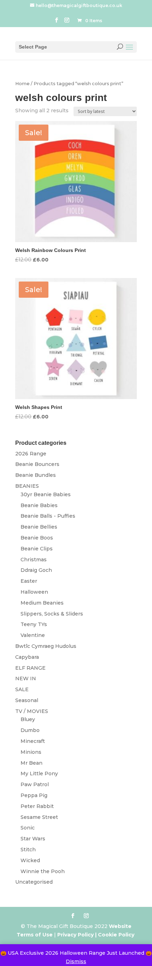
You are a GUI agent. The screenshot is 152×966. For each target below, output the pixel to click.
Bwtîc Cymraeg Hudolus (45, 646)
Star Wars (33, 838)
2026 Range (30, 453)
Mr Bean (31, 763)
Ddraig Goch (36, 570)
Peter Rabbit (37, 806)
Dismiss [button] (76, 961)
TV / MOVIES (31, 711)
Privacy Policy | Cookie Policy (96, 935)
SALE (22, 689)
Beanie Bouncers (37, 464)
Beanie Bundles (35, 475)
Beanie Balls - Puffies (48, 516)
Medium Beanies (42, 603)
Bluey (28, 719)
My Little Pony (39, 773)
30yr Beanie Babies (46, 494)
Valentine (33, 635)
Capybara (27, 657)
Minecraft (33, 741)
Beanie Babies (39, 505)
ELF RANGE (30, 668)
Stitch (28, 849)
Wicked (30, 860)
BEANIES (27, 486)
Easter (29, 581)
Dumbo (30, 730)
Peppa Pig (34, 795)
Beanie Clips (37, 548)
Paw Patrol (35, 784)
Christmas (34, 559)
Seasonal (26, 700)
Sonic (28, 828)
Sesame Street (39, 817)
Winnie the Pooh (43, 871)
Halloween (34, 592)
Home (22, 83)
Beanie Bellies (39, 527)
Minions (31, 752)
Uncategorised (34, 882)
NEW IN (25, 678)
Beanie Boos (37, 538)
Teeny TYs (34, 624)
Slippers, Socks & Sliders (52, 614)
